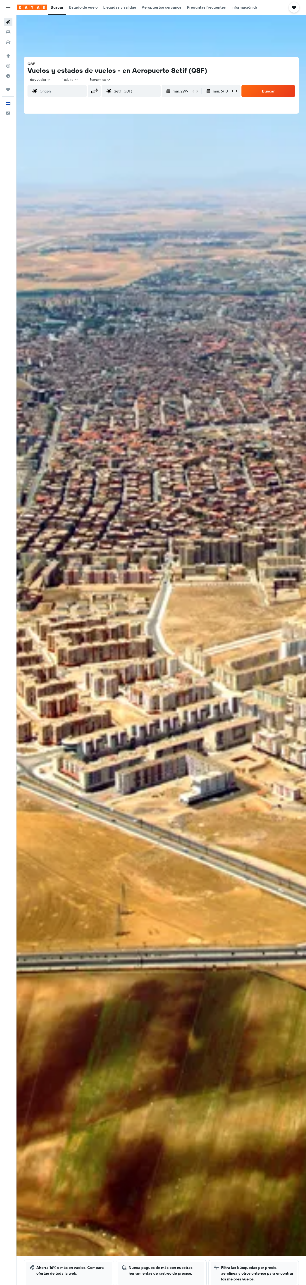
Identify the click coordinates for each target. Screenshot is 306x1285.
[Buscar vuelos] (8, 22)
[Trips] (8, 89)
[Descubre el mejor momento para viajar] (8, 76)
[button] (8, 7)
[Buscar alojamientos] (8, 32)
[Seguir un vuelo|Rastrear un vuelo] (8, 66)
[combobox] (40, 79)
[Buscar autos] (8, 42)
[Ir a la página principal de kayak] (32, 7)
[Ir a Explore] (8, 56)
